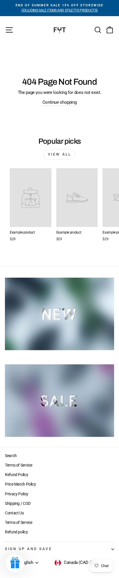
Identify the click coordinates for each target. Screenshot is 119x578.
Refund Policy (16, 474)
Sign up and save (28, 549)
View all (59, 154)
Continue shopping (59, 102)
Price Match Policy (20, 484)
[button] (15, 563)
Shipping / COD (18, 503)
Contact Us (14, 513)
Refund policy (16, 532)
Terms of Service (18, 465)
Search (11, 455)
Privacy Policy (16, 494)
